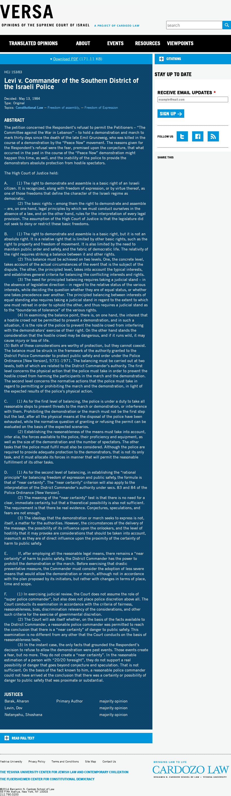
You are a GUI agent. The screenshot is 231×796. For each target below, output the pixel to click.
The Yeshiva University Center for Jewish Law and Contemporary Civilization (64, 772)
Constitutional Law (29, 107)
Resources (147, 43)
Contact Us (109, 761)
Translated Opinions (33, 43)
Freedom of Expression (101, 107)
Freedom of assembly (63, 107)
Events (115, 43)
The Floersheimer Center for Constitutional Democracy (47, 779)
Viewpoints (180, 43)
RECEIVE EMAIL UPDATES (186, 92)
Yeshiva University (11, 761)
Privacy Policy (36, 761)
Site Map (90, 761)
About (83, 43)
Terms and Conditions (65, 761)
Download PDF (65, 59)
